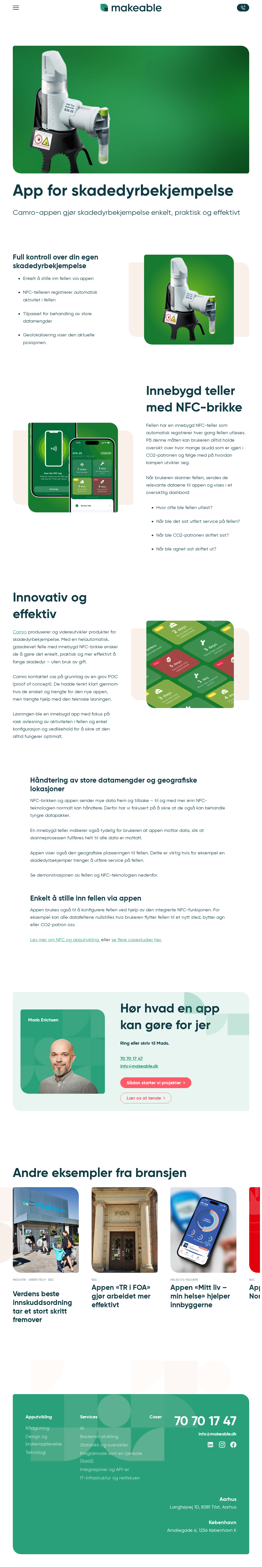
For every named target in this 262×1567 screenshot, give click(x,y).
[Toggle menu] (16, 7)
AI (82, 1428)
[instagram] (222, 1445)
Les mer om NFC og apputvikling (64, 939)
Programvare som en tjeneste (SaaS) (111, 1457)
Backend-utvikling (99, 1436)
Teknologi (36, 1452)
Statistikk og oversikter (104, 1445)
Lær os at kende (144, 1098)
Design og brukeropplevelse (44, 1440)
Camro (20, 632)
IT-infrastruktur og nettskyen (110, 1478)
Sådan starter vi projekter (154, 1083)
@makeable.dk (139, 1066)
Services (88, 1417)
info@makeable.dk (217, 1433)
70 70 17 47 (131, 1058)
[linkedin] (210, 1445)
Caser (155, 1417)
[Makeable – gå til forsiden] (131, 7)
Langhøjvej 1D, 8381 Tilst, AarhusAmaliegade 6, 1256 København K (201, 1514)
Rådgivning (37, 1428)
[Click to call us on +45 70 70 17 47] (243, 7)
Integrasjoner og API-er (104, 1469)
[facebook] (233, 1445)
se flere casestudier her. (137, 939)
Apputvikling (39, 1417)
